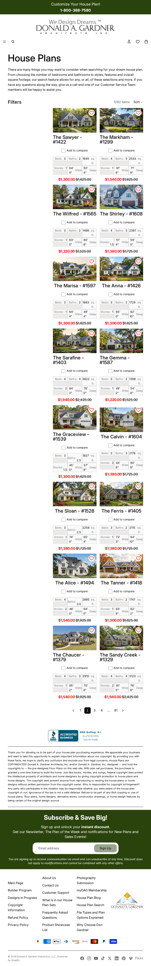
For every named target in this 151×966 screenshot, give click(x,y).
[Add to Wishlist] (91, 112)
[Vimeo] (130, 958)
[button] (138, 102)
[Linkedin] (116, 958)
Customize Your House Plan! (75, 4)
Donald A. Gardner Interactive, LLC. (36, 956)
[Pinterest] (123, 958)
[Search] (13, 41)
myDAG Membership (92, 890)
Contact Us (50, 885)
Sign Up (105, 848)
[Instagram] (89, 958)
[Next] (122, 710)
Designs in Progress (22, 898)
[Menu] (4, 41)
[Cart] (146, 41)
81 (115, 710)
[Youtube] (96, 958)
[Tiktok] (102, 958)
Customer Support (55, 893)
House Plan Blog (89, 898)
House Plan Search (90, 905)
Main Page (15, 883)
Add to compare (77, 150)
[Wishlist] (137, 41)
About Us (49, 878)
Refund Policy (18, 917)
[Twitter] (109, 958)
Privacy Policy (18, 925)
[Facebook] (82, 958)
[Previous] (73, 710)
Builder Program (20, 890)
